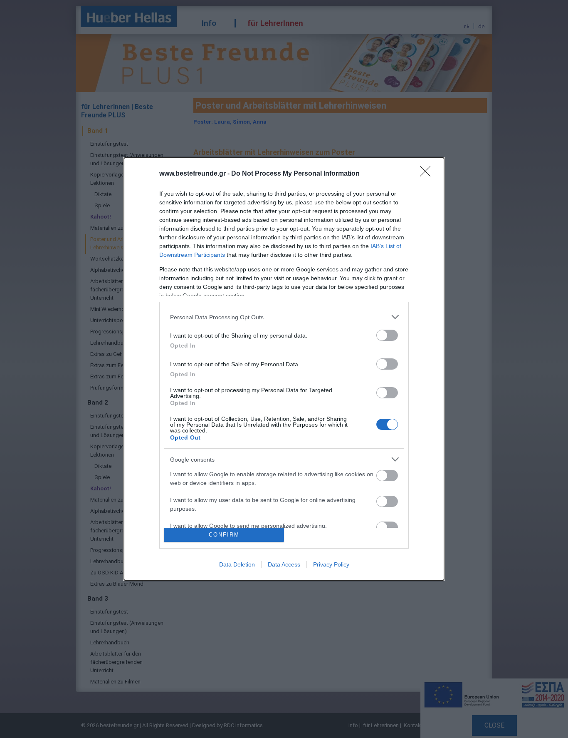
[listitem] (284, 317)
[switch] (387, 335)
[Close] (428, 174)
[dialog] (284, 369)
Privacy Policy (331, 564)
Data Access (284, 564)
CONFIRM (224, 535)
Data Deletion (237, 564)
